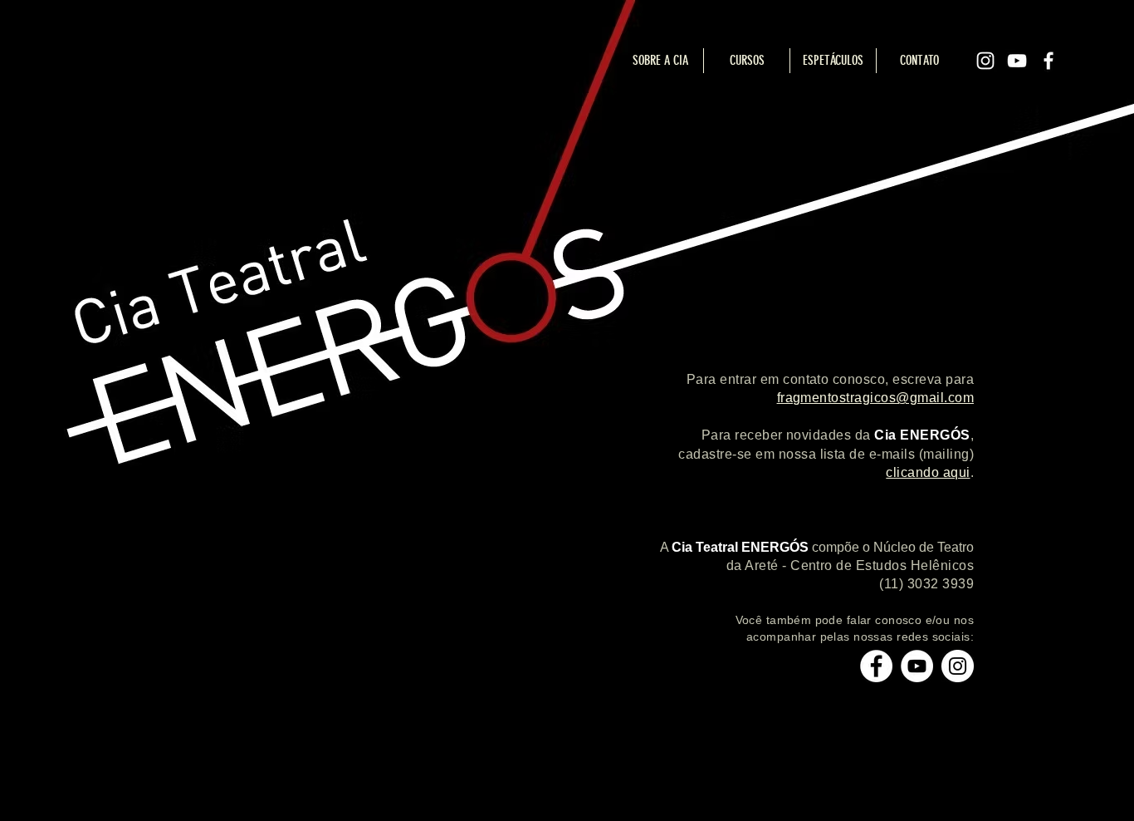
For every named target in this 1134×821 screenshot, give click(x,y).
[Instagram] (985, 60)
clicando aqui (928, 472)
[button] (833, 60)
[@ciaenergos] (957, 666)
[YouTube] (1017, 60)
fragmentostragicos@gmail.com (875, 398)
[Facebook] (1048, 60)
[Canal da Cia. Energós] (917, 666)
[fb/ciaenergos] (876, 666)
